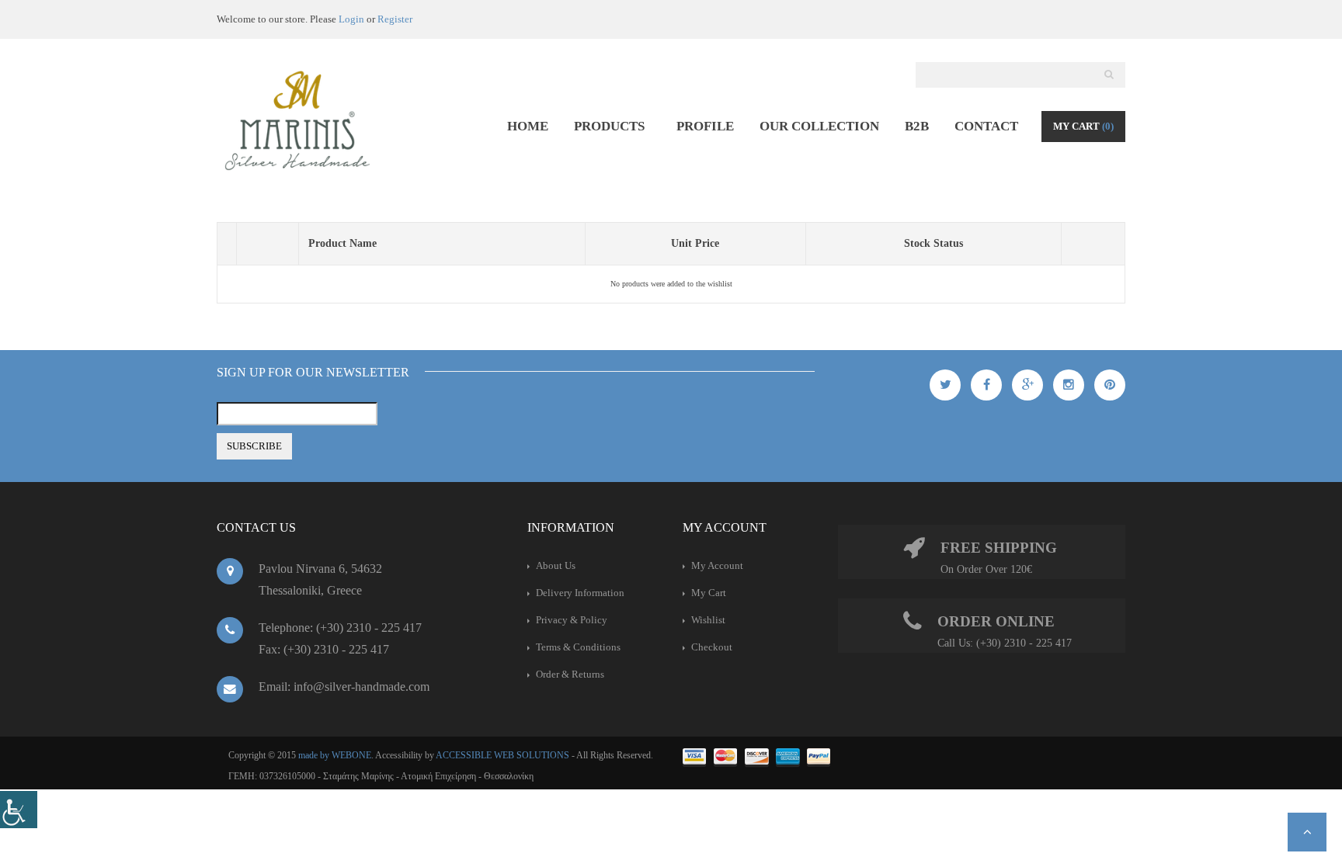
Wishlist (708, 620)
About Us (555, 565)
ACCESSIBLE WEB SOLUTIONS (502, 755)
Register (394, 19)
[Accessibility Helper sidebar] (18, 809)
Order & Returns (570, 674)
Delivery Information (580, 592)
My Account (717, 565)
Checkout (711, 647)
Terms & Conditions (578, 647)
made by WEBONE (334, 755)
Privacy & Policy (571, 620)
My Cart (1083, 126)
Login (351, 19)
